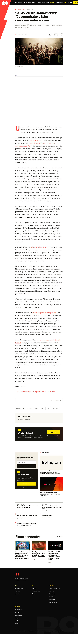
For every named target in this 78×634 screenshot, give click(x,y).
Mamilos (51, 596)
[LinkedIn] (57, 34)
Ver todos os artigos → (24, 419)
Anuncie (17, 594)
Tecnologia (55, 408)
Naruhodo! (52, 599)
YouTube (61, 631)
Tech (43, 2)
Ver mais (59, 536)
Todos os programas (54, 588)
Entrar (70, 2)
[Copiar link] (61, 34)
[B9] (5, 2)
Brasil (47, 2)
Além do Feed (59, 2)
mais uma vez (33, 140)
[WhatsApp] (54, 34)
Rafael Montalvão (22, 34)
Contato (17, 591)
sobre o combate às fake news (41, 247)
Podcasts (52, 2)
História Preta (53, 602)
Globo (36, 408)
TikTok (49, 631)
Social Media (31, 2)
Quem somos (19, 588)
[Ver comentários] (50, 34)
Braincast (51, 591)
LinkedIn (55, 631)
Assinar (34, 588)
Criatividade (18, 2)
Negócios (38, 2)
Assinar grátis (26, 466)
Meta (48, 408)
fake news (29, 408)
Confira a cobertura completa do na (37, 391)
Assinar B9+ (53, 432)
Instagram (43, 631)
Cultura (25, 2)
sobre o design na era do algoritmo (44, 312)
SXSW (42, 408)
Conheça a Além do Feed (53, 435)
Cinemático (52, 594)
